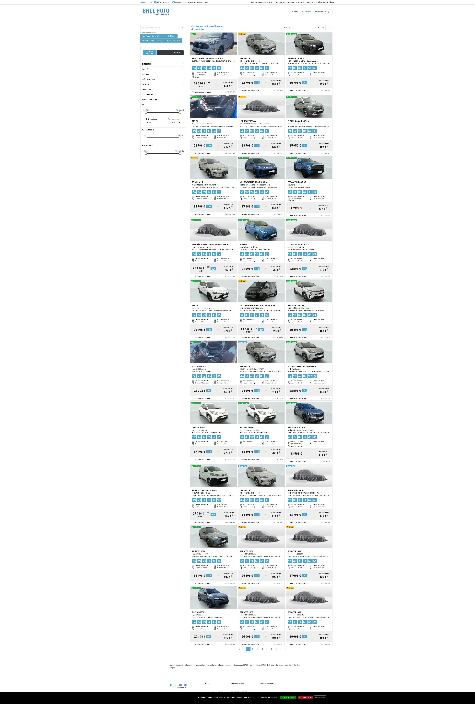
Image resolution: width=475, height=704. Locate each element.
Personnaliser (320, 698)
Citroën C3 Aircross (173, 40)
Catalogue (306, 12)
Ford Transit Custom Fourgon (153, 36)
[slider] (146, 112)
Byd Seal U (172, 36)
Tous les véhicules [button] (149, 52)
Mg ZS (160, 40)
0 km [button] (163, 52)
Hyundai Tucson (148, 40)
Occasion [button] (177, 52)
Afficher (321, 27)
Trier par (287, 27)
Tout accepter (289, 697)
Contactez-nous (146, 2)
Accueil (295, 12)
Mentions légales (237, 683)
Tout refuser (306, 697)
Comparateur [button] (322, 12)
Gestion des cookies (267, 683)
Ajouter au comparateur (203, 92)
